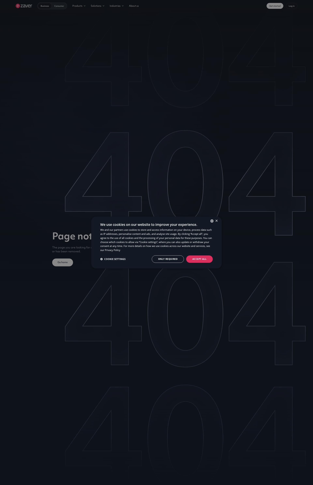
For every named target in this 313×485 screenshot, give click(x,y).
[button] (113, 259)
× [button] (216, 221)
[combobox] (212, 221)
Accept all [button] (199, 258)
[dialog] (156, 242)
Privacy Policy (112, 250)
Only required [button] (168, 258)
